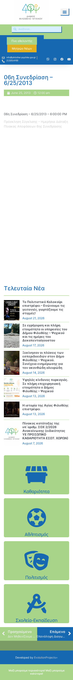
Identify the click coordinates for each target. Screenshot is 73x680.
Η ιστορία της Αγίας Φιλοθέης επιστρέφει (45, 407)
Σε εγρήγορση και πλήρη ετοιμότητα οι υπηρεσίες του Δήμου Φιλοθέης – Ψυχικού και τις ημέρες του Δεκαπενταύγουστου (44, 332)
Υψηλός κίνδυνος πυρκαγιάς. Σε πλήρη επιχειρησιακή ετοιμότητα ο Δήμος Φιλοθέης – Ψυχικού (45, 385)
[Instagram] (54, 59)
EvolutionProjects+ (46, 657)
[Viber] (47, 59)
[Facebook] (61, 59)
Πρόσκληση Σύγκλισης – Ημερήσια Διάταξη (36, 122)
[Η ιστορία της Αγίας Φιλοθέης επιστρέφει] (11, 410)
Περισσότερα (36, 484)
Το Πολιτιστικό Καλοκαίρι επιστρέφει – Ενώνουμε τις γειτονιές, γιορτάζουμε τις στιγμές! (43, 307)
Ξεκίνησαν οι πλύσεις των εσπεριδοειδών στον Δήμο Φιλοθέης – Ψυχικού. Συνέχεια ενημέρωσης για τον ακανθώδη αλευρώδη (43, 360)
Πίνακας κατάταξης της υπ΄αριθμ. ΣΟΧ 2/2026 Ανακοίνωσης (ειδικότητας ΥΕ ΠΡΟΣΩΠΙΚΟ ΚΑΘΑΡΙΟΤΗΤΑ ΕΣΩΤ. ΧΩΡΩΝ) (45, 430)
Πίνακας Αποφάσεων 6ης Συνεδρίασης (33, 126)
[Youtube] (68, 59)
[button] (65, 12)
